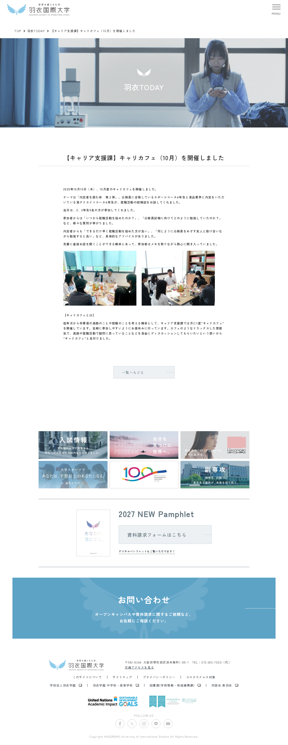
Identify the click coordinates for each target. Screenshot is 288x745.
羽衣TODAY (36, 31)
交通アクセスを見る (139, 667)
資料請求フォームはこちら (157, 534)
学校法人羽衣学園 (63, 685)
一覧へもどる (133, 372)
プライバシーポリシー (159, 677)
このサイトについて (87, 677)
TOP (17, 31)
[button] (276, 9)
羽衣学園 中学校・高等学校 (113, 685)
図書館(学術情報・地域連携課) (172, 685)
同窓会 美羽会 (221, 685)
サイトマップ (122, 677)
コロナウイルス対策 (200, 677)
